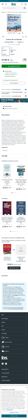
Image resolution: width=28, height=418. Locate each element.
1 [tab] (10, 231)
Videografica (4, 150)
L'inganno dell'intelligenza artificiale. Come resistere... (21, 219)
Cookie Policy (10, 409)
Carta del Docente (16, 89)
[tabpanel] (14, 24)
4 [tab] (14, 231)
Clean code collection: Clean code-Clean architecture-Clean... (21, 181)
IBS (6, 62)
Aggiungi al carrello (15, 66)
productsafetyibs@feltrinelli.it (15, 308)
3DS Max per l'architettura (7, 258)
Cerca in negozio (14, 83)
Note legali (5, 275)
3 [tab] (13, 231)
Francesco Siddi (9, 42)
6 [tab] (17, 231)
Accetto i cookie (14, 416)
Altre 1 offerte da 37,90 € (13, 62)
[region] (14, 402)
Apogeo (20, 42)
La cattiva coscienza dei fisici (7, 180)
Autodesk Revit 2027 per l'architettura (21, 258)
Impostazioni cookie (14, 412)
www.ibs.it (15, 295)
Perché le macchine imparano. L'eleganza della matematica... (7, 219)
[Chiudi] (26, 387)
